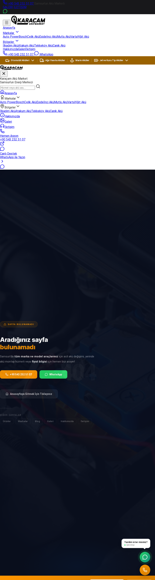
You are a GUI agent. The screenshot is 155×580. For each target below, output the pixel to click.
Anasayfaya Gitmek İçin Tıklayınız (31, 393)
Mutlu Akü (63, 36)
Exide (42, 36)
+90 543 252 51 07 (20, 3)
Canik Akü (59, 45)
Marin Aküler (82, 60)
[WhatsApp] (5, 12)
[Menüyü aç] (6, 23)
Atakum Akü (26, 45)
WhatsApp (55, 374)
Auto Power (11, 36)
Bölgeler (9, 42)
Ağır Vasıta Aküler (55, 60)
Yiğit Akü (83, 36)
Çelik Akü (33, 36)
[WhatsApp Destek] (145, 557)
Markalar (9, 33)
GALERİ (8, 7)
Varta (74, 36)
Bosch (23, 36)
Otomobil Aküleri (20, 60)
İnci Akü (51, 36)
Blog (37, 421)
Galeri (22, 49)
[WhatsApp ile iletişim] (2, 168)
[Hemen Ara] (145, 570)
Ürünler (7, 421)
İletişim (30, 49)
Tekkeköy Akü (43, 45)
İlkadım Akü (10, 45)
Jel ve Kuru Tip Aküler (111, 60)
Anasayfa (9, 28)
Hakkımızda (10, 49)
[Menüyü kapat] (4, 74)
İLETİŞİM (20, 7)
